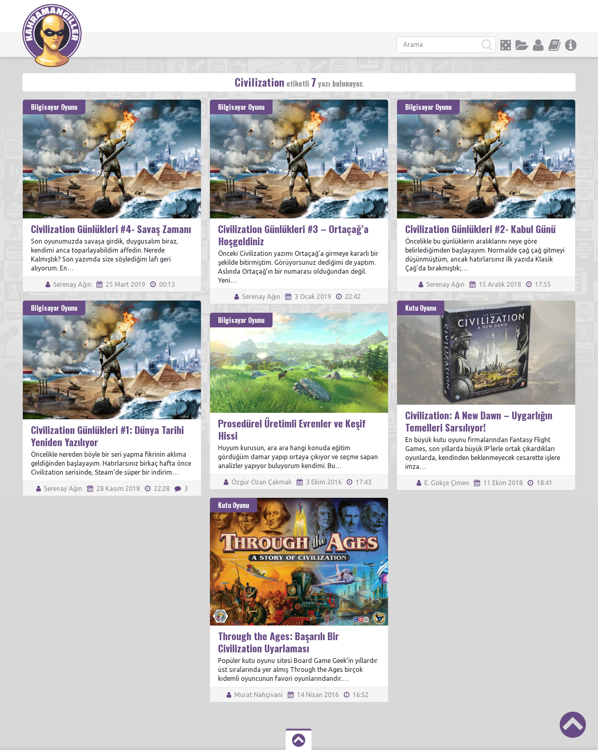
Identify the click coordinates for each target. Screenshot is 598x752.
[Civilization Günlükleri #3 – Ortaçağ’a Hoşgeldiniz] (299, 103)
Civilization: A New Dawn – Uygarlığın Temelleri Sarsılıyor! (478, 421)
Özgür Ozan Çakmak (261, 482)
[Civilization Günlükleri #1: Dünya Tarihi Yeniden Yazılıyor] (112, 304)
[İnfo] (571, 45)
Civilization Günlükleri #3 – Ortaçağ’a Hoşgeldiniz (293, 234)
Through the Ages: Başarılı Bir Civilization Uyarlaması (278, 641)
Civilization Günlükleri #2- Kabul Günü (480, 228)
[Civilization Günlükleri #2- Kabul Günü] (486, 103)
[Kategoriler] (522, 45)
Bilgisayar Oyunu (54, 107)
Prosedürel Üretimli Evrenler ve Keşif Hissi (292, 429)
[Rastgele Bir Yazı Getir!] (506, 45)
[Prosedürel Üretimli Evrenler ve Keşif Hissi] (299, 316)
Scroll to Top (573, 725)
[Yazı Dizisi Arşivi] (554, 45)
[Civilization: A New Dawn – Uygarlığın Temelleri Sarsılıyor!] (486, 304)
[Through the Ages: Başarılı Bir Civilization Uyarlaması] (299, 501)
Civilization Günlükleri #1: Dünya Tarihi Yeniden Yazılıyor (107, 435)
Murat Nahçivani (258, 694)
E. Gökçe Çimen (446, 482)
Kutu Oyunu (420, 308)
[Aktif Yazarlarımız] (538, 45)
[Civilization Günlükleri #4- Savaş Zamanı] (112, 103)
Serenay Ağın (72, 284)
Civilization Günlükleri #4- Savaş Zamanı (111, 228)
